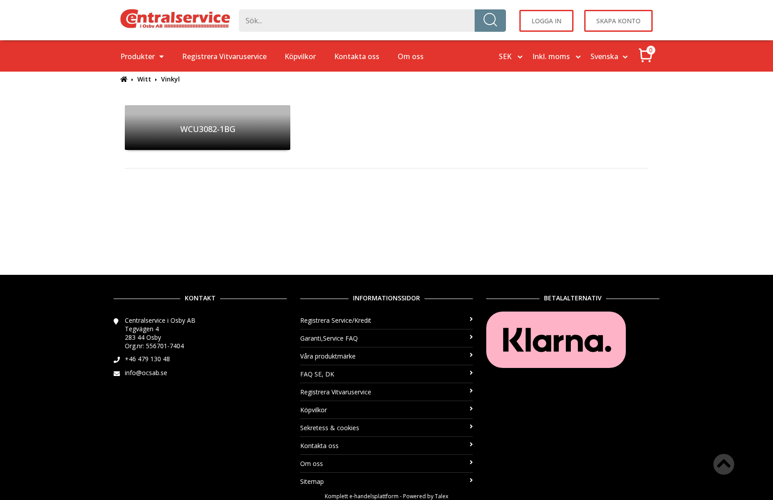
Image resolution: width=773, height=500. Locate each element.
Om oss (411, 56)
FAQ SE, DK (317, 374)
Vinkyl (170, 79)
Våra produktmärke (328, 356)
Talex (441, 496)
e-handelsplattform (374, 496)
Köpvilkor (300, 56)
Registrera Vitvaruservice (224, 56)
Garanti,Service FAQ (329, 338)
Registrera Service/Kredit (335, 320)
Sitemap (312, 481)
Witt (144, 79)
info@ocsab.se (146, 372)
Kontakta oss (356, 56)
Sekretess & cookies (329, 427)
